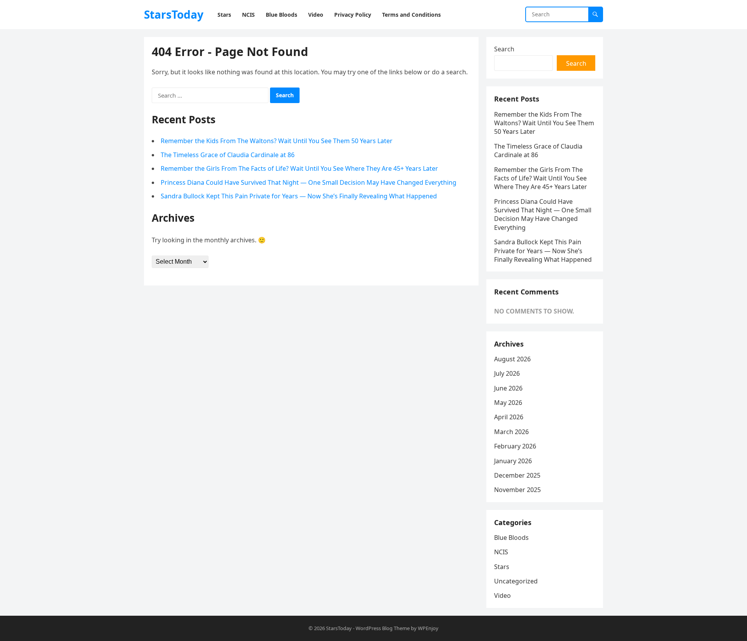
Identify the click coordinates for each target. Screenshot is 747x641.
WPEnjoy (428, 628)
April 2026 (508, 417)
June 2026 (508, 388)
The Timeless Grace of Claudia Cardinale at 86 (228, 155)
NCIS (501, 552)
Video (502, 595)
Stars (501, 566)
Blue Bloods (511, 537)
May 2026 (508, 402)
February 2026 (515, 446)
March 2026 (511, 431)
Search (504, 49)
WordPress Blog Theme (383, 628)
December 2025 (517, 475)
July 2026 (507, 373)
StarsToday (173, 14)
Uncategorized (516, 581)
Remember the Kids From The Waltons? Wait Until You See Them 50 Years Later (277, 141)
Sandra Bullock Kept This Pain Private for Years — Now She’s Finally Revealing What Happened (299, 196)
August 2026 (512, 359)
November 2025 (517, 489)
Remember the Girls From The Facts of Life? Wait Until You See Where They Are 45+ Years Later (299, 168)
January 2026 (513, 461)
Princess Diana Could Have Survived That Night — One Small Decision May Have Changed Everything (308, 182)
